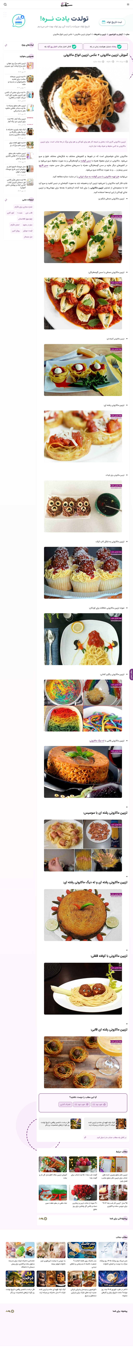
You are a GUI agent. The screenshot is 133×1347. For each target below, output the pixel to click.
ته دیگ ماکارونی (97, 740)
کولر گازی (10, 212)
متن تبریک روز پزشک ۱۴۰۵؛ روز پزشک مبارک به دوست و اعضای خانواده (113, 1262)
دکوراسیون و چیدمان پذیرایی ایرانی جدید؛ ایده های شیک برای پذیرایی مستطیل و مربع (83, 1292)
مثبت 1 (19, 212)
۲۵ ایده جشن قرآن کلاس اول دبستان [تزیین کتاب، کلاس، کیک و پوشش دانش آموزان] (16, 184)
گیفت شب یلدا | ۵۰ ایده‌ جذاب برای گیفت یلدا (84, 1176)
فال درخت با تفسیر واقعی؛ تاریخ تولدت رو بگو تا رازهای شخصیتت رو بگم (55, 1123)
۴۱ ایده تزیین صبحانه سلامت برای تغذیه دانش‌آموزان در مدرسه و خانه (17, 80)
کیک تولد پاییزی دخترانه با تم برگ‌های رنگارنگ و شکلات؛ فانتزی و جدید (16, 132)
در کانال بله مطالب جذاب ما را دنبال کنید (111, 1137)
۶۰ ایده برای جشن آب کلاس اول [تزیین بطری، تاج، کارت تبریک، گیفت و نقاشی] (15, 95)
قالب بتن (29, 212)
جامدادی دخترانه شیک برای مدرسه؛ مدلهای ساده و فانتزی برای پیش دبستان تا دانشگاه (21, 1263)
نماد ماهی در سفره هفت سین (56, 1203)
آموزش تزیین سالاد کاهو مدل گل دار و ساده (53, 1176)
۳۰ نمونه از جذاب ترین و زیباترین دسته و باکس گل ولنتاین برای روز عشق (84, 1206)
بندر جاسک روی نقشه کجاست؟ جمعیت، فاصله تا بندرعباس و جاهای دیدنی (83, 1263)
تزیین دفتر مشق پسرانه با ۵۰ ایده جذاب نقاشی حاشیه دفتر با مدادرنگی (15, 108)
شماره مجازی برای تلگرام (23, 206)
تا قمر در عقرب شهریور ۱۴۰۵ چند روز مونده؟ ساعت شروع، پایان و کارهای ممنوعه (114, 1292)
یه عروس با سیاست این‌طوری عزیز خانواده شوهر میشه (53, 1262)
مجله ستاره (97, 61)
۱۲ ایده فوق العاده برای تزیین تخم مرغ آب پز (17, 144)
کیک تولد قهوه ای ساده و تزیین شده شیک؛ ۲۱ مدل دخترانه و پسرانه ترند (101, 1123)
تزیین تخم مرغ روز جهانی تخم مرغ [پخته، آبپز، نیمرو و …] (15, 66)
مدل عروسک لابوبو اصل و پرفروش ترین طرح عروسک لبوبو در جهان (16, 169)
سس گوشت (85, 160)
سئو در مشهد (27, 224)
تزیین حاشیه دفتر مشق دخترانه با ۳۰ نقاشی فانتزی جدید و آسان (16, 156)
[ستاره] (67, 4)
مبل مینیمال (28, 236)
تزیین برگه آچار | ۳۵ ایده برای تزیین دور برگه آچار (17, 120)
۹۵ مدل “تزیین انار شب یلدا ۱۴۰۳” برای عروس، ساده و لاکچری (114, 1205)
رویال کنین (16, 230)
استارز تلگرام (15, 224)
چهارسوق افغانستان (25, 218)
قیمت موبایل (27, 230)
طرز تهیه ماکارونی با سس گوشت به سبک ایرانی (98, 176)
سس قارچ (43, 165)
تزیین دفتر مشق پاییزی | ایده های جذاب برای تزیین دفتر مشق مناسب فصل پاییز (114, 1177)
